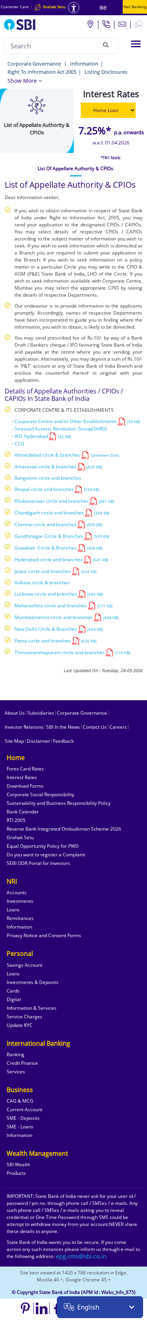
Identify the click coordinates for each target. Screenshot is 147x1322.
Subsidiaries (40, 713)
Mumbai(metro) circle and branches (66, 617)
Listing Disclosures (106, 71)
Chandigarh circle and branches (62, 512)
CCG (19, 443)
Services (16, 1071)
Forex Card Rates (25, 768)
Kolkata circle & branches (42, 582)
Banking (15, 1054)
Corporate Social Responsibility (40, 794)
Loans (13, 909)
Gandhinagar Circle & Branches (62, 536)
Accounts (17, 892)
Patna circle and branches (55, 640)
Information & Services (31, 1008)
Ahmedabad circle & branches (67, 455)
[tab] (75, 168)
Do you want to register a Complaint (46, 854)
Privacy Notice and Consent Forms (44, 935)
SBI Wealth (18, 1164)
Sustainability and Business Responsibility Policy (59, 803)
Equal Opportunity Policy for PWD (43, 846)
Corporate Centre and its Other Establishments (77, 421)
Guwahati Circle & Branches (58, 547)
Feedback (63, 741)
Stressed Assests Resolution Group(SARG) (61, 428)
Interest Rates (22, 777)
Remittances (20, 918)
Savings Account (24, 965)
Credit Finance (22, 1063)
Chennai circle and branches (58, 524)
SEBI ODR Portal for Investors (38, 863)
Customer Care (15, 6)
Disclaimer (38, 741)
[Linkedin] (42, 1308)
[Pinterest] (26, 1308)
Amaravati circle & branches (58, 466)
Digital (14, 999)
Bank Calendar (23, 811)
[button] (25, 80)
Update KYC (20, 1025)
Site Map (14, 741)
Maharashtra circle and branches (64, 605)
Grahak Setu (20, 837)
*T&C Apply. (111, 157)
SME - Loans (20, 1126)
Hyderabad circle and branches (61, 559)
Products (16, 1173)
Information (84, 63)
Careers (118, 727)
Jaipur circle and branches (55, 571)
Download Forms (25, 786)
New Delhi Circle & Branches (59, 629)
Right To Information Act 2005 (41, 71)
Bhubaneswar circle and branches (64, 501)
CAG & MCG (20, 1101)
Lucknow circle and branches (59, 594)
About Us (15, 713)
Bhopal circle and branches (57, 489)
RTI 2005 (16, 820)
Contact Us (95, 727)
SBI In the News (63, 727)
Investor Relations (24, 727)
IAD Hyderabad (43, 436)
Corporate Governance (34, 63)
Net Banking (134, 6)
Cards (13, 990)
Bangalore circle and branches (48, 478)
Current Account (24, 1109)
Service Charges (24, 1016)
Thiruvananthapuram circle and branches (72, 652)
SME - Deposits (23, 1118)
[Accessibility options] (74, 7)
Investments (20, 901)
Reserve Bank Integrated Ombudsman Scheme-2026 (64, 829)
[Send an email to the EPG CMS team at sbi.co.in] (81, 1256)
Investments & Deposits (32, 982)
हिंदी (103, 8)
